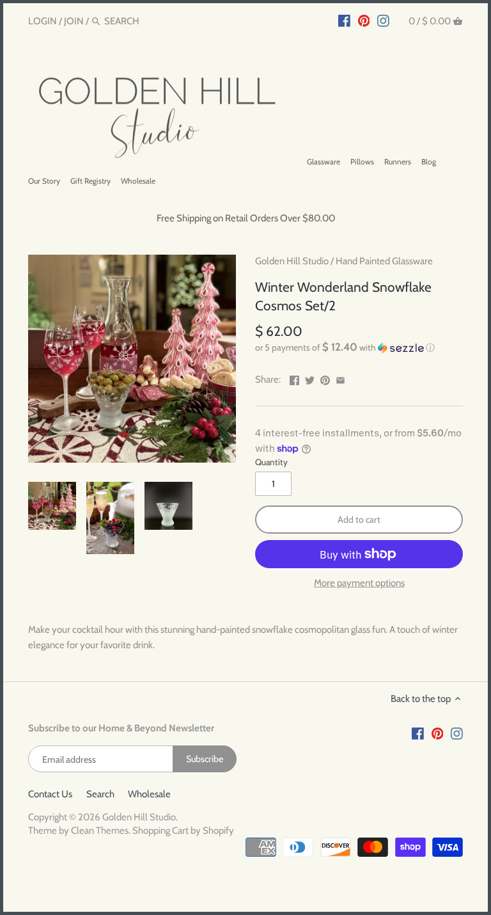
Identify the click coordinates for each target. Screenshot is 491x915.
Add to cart (359, 519)
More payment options (359, 583)
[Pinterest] (364, 20)
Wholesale (149, 794)
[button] (359, 347)
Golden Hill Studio (292, 261)
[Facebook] (344, 20)
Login (42, 21)
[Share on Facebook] (294, 378)
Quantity (271, 462)
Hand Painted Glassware (384, 261)
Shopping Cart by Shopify (183, 830)
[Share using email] (340, 378)
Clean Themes (100, 830)
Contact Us (50, 794)
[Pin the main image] (325, 378)
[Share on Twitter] (310, 378)
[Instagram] (383, 20)
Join (74, 21)
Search (100, 794)
